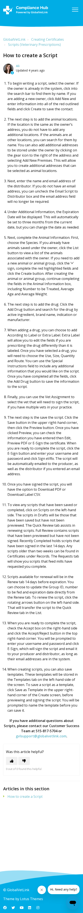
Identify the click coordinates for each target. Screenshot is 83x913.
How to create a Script (25, 796)
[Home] (25, 10)
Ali (18, 66)
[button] (75, 9)
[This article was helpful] (11, 761)
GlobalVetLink (14, 39)
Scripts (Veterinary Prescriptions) (34, 44)
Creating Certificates (47, 39)
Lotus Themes (31, 899)
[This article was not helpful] (24, 761)
